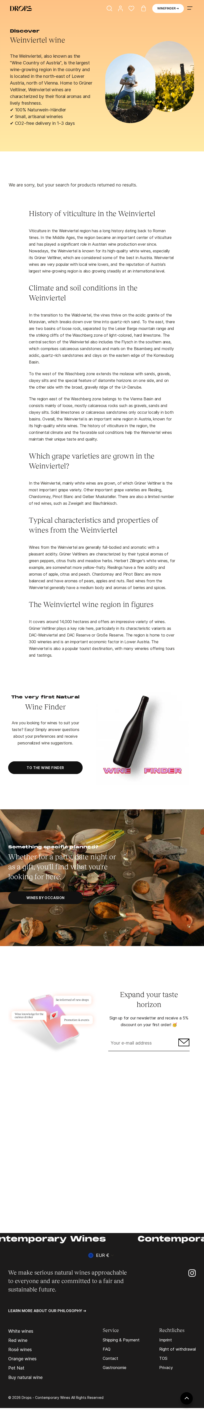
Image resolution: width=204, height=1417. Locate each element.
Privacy (166, 1368)
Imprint (165, 1340)
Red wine (17, 1340)
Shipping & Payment (121, 1340)
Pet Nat (16, 1368)
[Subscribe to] (183, 1043)
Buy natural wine (25, 1377)
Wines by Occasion (45, 898)
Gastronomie (114, 1368)
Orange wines (22, 1359)
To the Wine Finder (45, 768)
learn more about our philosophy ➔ (47, 1310)
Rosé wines (20, 1349)
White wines (20, 1331)
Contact (110, 1358)
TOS (163, 1358)
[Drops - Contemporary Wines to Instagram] (192, 1273)
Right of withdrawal (177, 1349)
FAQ (106, 1349)
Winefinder (168, 8)
